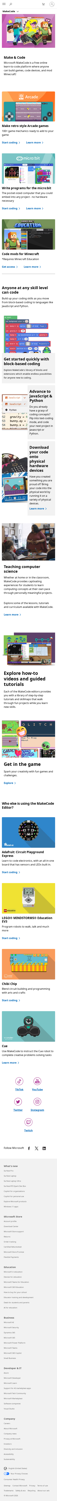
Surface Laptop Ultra (12, 1181)
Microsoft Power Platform (14, 1343)
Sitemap (7, 1485)
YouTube (37, 1089)
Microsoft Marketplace (13, 1398)
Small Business (10, 1358)
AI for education (10, 1307)
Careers (7, 1423)
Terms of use (42, 1485)
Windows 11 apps (11, 1206)
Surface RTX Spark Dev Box (15, 1186)
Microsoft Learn (10, 1383)
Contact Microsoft (20, 1485)
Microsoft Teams (10, 1348)
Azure (6, 1373)
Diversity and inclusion (13, 1449)
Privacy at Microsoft (12, 1439)
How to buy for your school (15, 1292)
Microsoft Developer (12, 1378)
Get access (8, 267)
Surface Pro (8, 1170)
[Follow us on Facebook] (29, 1148)
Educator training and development (18, 1297)
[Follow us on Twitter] (36, 1148)
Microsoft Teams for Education (16, 1282)
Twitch (28, 1130)
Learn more (33, 142)
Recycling (31, 1490)
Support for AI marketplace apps (17, 1388)
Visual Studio (9, 1408)
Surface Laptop (10, 1176)
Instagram (37, 1110)
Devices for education (13, 1277)
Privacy (32, 1485)
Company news (10, 1433)
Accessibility (9, 1454)
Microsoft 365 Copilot (13, 1353)
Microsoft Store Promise (14, 1252)
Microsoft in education (13, 1272)
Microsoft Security (11, 1327)
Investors (8, 1444)
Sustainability (9, 1459)
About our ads (43, 1490)
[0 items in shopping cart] (44, 4)
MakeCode (9, 11)
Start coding (9, 142)
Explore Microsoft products (15, 1201)
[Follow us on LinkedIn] (44, 1148)
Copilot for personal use (14, 1196)
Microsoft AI (9, 1322)
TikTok (19, 1089)
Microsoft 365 (9, 1337)
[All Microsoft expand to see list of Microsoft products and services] (4, 4)
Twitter (18, 1110)
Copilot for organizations (14, 1191)
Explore (8, 783)
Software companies (12, 1403)
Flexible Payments (11, 1257)
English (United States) (18, 1468)
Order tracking (10, 1241)
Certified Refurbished (13, 1247)
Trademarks (8, 1490)
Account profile (10, 1221)
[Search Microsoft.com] (11, 4)
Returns (7, 1236)
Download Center (11, 1226)
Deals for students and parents (16, 1302)
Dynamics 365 (9, 1332)
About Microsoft (10, 1428)
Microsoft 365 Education (14, 1287)
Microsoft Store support (14, 1231)
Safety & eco (21, 1490)
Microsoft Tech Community (15, 1393)
